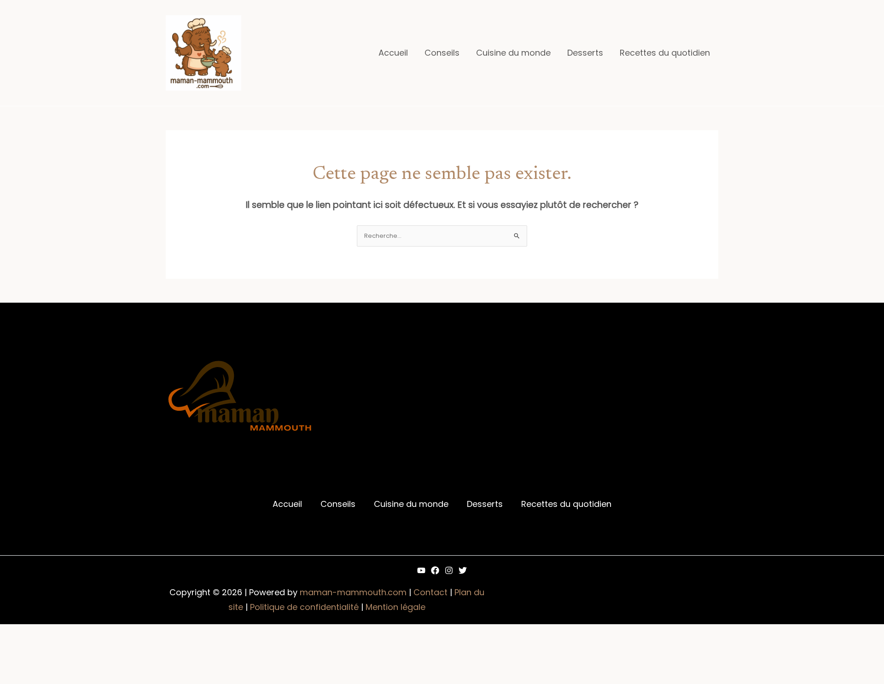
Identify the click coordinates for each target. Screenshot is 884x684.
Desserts (585, 52)
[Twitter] (463, 570)
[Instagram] (449, 570)
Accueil (393, 52)
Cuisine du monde (513, 52)
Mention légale (395, 607)
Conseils (442, 52)
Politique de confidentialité (304, 607)
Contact (430, 592)
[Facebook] (435, 570)
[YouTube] (421, 570)
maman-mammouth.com (353, 592)
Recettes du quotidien (665, 52)
